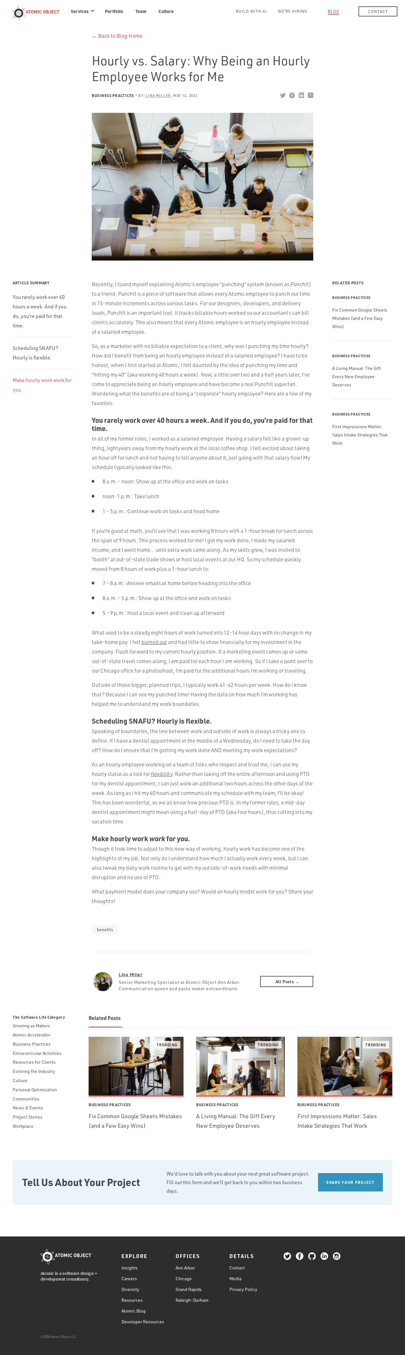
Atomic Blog (134, 1310)
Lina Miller (131, 974)
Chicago (184, 1278)
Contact (378, 11)
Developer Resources (143, 1321)
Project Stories (27, 1116)
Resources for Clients (34, 1062)
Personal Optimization (35, 1089)
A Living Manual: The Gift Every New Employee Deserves (356, 376)
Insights (130, 1267)
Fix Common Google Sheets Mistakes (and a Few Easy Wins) (359, 318)
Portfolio (114, 11)
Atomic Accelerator (31, 1034)
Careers (129, 1278)
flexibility (161, 774)
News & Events (28, 1107)
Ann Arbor (185, 1267)
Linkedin (301, 95)
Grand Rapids (189, 1289)
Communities (26, 1098)
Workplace (23, 1126)
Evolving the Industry (34, 1071)
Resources (132, 1300)
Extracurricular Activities (37, 1053)
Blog (333, 11)
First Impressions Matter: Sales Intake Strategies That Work (360, 435)
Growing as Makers (31, 1025)
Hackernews (310, 95)
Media (235, 1278)
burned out (154, 642)
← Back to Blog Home (117, 35)
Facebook (292, 95)
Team (140, 11)
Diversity (130, 1289)
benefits (105, 929)
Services (80, 11)
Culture (166, 11)
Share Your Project (350, 1182)
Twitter (283, 95)
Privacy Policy (243, 1289)
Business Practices (113, 95)
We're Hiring (292, 11)
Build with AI (251, 11)
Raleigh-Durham (192, 1300)
